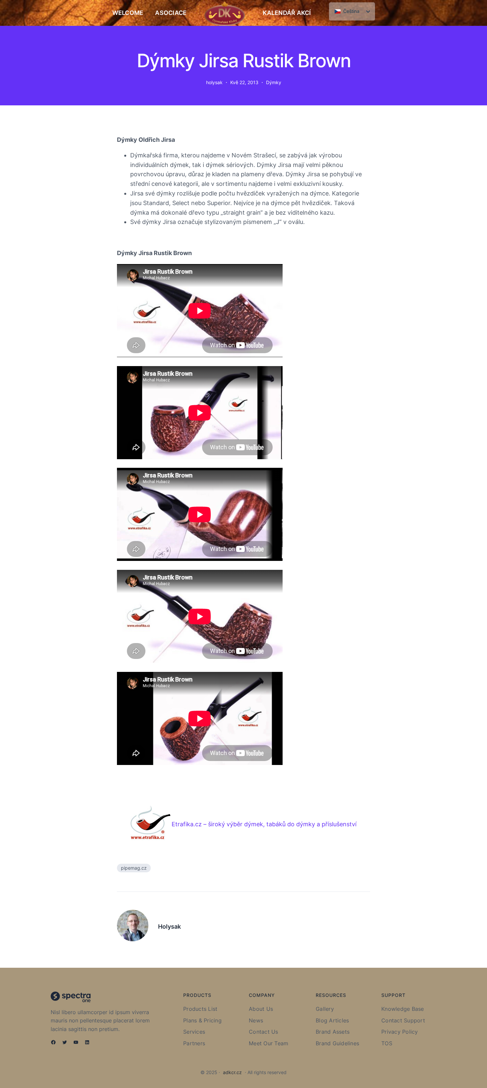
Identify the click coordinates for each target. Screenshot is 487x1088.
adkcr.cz (232, 1072)
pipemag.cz (134, 868)
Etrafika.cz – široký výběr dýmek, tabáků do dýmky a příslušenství (264, 824)
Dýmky (273, 82)
